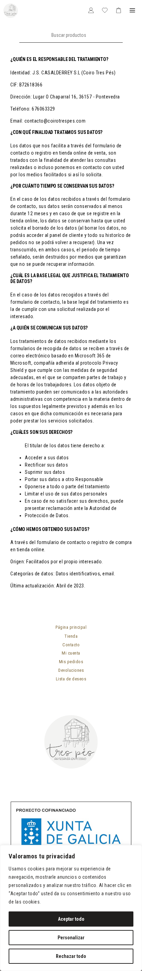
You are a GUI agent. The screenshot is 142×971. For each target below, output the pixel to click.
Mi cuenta (71, 653)
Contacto (71, 644)
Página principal (71, 627)
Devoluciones (71, 670)
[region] (71, 908)
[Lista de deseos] (105, 10)
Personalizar (71, 937)
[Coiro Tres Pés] (10, 10)
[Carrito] (118, 10)
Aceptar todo (71, 919)
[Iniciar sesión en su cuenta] (91, 10)
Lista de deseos (71, 678)
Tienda (71, 636)
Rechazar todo (71, 956)
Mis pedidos (71, 661)
